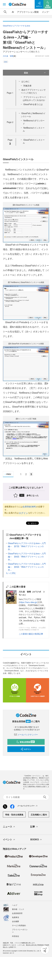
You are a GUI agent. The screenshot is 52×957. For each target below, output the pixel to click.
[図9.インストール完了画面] (26, 438)
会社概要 (15, 921)
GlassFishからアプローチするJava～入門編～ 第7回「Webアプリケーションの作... (27, 546)
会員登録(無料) (29, 506)
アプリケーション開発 (28, 11)
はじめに (25, 81)
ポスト (33, 523)
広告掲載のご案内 (39, 814)
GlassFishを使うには (33, 104)
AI (13, 11)
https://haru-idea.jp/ (28, 602)
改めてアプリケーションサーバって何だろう (33, 91)
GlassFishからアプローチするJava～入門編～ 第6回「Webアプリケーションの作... (27, 556)
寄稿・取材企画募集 (14, 814)
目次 (26, 72)
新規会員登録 (27, 742)
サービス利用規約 (19, 925)
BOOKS (34, 839)
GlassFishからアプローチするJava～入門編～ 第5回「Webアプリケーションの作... (27, 566)
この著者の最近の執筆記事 (31, 633)
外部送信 (15, 936)
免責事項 (15, 917)
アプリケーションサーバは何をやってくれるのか (34, 98)
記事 (32, 826)
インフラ (46, 11)
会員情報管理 (17, 913)
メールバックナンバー (28, 734)
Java (5, 62)
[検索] (5, 12)
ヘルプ (14, 905)
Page (10, 92)
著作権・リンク (18, 909)
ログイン (23, 513)
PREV (8, 474)
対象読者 (27, 85)
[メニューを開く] (4, 4)
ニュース (7, 826)
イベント (7, 839)
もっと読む (11, 572)
